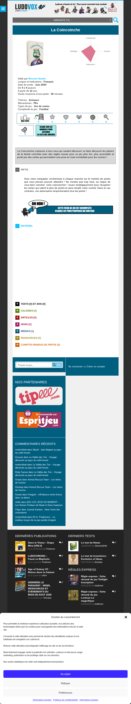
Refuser (65, 683)
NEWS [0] (26, 324)
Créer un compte (96, 366)
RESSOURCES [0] (31, 338)
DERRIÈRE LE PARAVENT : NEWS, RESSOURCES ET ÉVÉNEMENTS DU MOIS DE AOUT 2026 (40, 588)
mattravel (99, 585)
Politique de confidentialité (65, 700)
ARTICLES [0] (29, 317)
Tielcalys (47, 598)
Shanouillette (101, 546)
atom (44, 575)
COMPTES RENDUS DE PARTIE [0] (40, 344)
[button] (126, 617)
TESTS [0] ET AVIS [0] (33, 304)
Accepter (66, 674)
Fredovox (50, 549)
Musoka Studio (37, 78)
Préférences (65, 692)
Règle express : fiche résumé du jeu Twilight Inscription (94, 579)
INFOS (24, 169)
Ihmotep (19, 487)
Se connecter (75, 366)
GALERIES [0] (29, 310)
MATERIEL (27, 225)
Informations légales (42, 700)
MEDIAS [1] (27, 331)
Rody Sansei (21, 472)
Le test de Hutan (90, 542)
